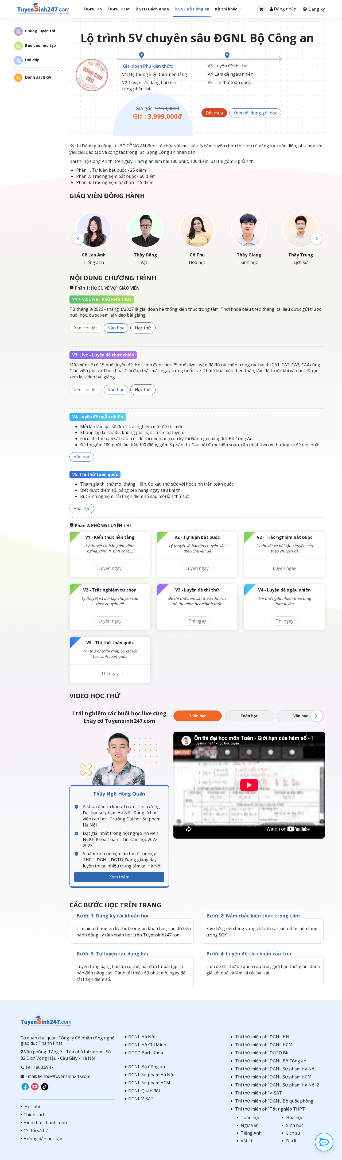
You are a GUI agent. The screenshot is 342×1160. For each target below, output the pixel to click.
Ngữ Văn (250, 1125)
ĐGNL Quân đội (144, 1091)
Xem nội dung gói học (255, 113)
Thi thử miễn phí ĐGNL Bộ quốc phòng (274, 1101)
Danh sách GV (38, 77)
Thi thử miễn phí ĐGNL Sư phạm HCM (273, 1077)
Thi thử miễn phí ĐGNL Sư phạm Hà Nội (275, 1069)
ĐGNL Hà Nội (141, 1037)
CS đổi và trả (36, 1131)
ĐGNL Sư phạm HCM (149, 1083)
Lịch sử (293, 1133)
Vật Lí (246, 1141)
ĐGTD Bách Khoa (145, 1053)
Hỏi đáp (32, 59)
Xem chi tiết (85, 328)
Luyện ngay (110, 568)
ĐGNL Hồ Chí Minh (147, 1045)
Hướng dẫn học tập (43, 1139)
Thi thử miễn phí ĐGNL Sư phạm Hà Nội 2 (277, 1085)
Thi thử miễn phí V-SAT (258, 1093)
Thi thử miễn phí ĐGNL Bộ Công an (270, 1061)
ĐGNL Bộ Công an (146, 1067)
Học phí (32, 1106)
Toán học (197, 715)
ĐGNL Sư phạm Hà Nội (151, 1075)
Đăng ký (316, 9)
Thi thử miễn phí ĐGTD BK (262, 1053)
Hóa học (294, 1117)
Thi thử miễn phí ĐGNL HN (262, 1037)
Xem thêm (119, 877)
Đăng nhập (284, 9)
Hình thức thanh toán (45, 1123)
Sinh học (294, 1125)
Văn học (300, 715)
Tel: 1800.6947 (38, 1067)
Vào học (116, 328)
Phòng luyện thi (40, 30)
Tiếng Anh (251, 1133)
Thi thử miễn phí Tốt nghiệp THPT (270, 1109)
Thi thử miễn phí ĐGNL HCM (264, 1045)
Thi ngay (197, 621)
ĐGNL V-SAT (141, 1099)
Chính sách (34, 1114)
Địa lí (291, 1141)
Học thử (143, 328)
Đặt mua (214, 113)
